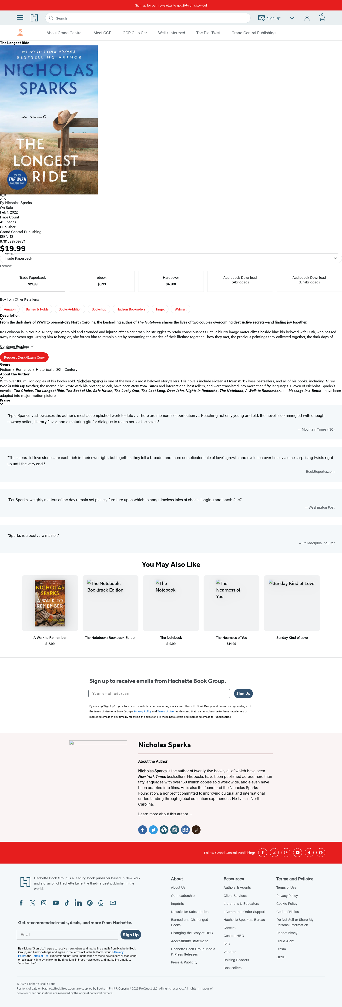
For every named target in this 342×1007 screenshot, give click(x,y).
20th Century (66, 369)
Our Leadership (183, 895)
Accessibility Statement (189, 940)
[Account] (307, 18)
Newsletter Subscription (189, 911)
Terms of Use (286, 887)
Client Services (235, 895)
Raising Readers (236, 959)
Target (160, 309)
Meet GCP (102, 32)
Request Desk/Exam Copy (24, 357)
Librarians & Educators (241, 903)
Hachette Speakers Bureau (244, 919)
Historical (44, 369)
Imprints (177, 903)
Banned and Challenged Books (189, 922)
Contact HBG (234, 935)
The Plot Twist (208, 32)
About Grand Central (64, 32)
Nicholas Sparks (18, 202)
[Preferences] (292, 18)
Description (10, 315)
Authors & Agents (237, 887)
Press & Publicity (184, 961)
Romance (23, 369)
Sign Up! (274, 17)
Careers (229, 927)
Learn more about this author (163, 813)
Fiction (5, 369)
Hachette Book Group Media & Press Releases (193, 951)
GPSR (280, 956)
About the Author (15, 374)
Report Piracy (286, 932)
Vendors (230, 951)
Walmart (180, 309)
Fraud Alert (285, 940)
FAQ (227, 943)
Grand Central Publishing (253, 32)
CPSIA (281, 948)
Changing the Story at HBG (192, 932)
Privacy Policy (287, 895)
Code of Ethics (287, 911)
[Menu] (20, 17)
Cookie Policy (286, 903)
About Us (178, 887)
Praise (5, 400)
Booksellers (232, 967)
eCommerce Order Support (244, 911)
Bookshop (99, 309)
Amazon (10, 309)
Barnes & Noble (37, 309)
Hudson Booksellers (131, 309)
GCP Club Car (135, 32)
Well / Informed (171, 32)
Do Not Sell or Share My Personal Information (294, 922)
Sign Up (243, 693)
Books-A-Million (70, 309)
